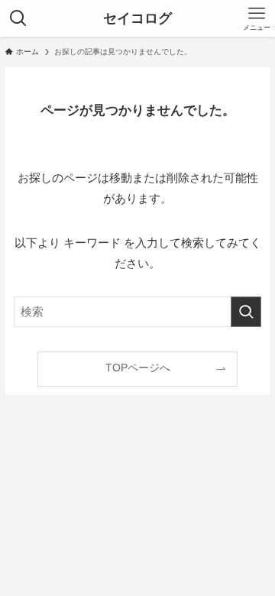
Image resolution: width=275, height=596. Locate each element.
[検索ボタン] (18, 18)
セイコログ (137, 18)
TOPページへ (137, 368)
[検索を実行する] (246, 311)
